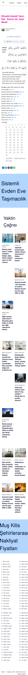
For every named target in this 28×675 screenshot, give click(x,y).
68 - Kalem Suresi (5, 639)
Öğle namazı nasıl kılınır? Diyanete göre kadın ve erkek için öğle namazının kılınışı (7, 323)
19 (6, 132)
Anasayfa (11, 3)
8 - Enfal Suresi (5, 580)
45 (10, 145)
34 (6, 140)
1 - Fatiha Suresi (5, 561)
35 (10, 140)
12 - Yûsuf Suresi (5, 590)
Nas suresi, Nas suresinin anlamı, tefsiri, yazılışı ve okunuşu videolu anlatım (7, 468)
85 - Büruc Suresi (23, 634)
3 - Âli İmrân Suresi (6, 566)
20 (10, 132)
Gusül (25, 3)
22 (18, 132)
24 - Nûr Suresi (23, 572)
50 (10, 147)
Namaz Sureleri (19, 280)
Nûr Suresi (9, 161)
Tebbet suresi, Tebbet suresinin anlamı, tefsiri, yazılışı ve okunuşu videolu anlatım (20, 504)
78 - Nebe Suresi (23, 615)
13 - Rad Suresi (5, 593)
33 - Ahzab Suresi (23, 595)
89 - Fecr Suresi (23, 644)
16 (14, 130)
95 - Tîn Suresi (23, 660)
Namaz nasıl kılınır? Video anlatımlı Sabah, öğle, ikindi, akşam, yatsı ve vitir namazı (7, 255)
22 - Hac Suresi (23, 566)
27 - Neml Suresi (23, 580)
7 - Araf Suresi (4, 577)
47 (18, 145)
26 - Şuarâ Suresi (23, 577)
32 (18, 137)
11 (16, 127)
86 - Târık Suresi (23, 636)
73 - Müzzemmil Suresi (6, 652)
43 (21, 142)
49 (6, 147)
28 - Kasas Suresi (23, 582)
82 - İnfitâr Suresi (23, 626)
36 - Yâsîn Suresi (23, 603)
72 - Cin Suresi (4, 649)
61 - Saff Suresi (5, 620)
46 (14, 145)
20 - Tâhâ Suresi (23, 561)
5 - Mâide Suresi (5, 572)
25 (10, 135)
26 (14, 135)
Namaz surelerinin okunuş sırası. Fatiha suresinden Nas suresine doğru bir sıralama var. (7, 362)
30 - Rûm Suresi (23, 587)
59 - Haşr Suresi (5, 615)
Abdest (19, 3)
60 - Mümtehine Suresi (6, 618)
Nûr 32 (12, 89)
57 (18, 150)
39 (6, 142)
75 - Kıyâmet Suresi (6, 657)
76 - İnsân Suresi (5, 660)
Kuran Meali (4, 122)
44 (6, 145)
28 (21, 135)
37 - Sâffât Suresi (23, 606)
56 (14, 150)
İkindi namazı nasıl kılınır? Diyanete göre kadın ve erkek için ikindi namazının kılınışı (7, 430)
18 (21, 130)
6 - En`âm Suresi (5, 574)
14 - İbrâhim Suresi (6, 595)
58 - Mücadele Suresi (6, 613)
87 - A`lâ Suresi (23, 639)
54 (6, 150)
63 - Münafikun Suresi (6, 626)
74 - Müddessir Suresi (6, 655)
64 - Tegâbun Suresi (6, 628)
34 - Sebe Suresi (23, 598)
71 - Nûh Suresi (5, 647)
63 (21, 152)
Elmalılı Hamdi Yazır (10, 28)
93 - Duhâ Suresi (23, 655)
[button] (11, 3)
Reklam (3, 672)
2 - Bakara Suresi (5, 564)
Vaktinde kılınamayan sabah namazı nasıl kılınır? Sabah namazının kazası (20, 254)
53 (21, 147)
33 (21, 137)
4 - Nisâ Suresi (5, 569)
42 (18, 142)
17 (18, 130)
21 (14, 132)
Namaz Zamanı (22, 672)
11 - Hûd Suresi (5, 587)
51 (14, 147)
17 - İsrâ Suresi (5, 603)
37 (18, 140)
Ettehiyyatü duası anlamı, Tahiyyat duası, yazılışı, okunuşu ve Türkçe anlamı (20, 360)
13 (24, 127)
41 (14, 142)
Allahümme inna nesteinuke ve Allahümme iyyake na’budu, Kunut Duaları (20, 468)
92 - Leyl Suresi (23, 652)
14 (6, 130)
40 (10, 142)
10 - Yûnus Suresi (5, 585)
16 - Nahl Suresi (5, 601)
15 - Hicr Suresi (5, 598)
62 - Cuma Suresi (5, 623)
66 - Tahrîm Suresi (5, 634)
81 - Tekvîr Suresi (23, 623)
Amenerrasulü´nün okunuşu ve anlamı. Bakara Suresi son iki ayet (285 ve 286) (20, 287)
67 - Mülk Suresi (5, 636)
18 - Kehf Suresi (5, 606)
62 (18, 152)
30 (10, 137)
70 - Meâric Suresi (5, 644)
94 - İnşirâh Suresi (23, 657)
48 (21, 145)
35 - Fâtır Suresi (23, 601)
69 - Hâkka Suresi (5, 641)
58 (21, 150)
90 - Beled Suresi (23, 647)
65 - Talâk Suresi (5, 631)
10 (12, 127)
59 (6, 152)
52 (18, 147)
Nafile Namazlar (20, 385)
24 (6, 135)
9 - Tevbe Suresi (5, 582)
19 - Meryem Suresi (6, 608)
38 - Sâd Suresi (23, 608)
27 (18, 135)
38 (21, 140)
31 (14, 137)
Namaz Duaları (19, 460)
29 (6, 137)
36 (14, 140)
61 (14, 152)
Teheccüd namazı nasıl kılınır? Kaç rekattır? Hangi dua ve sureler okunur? (20, 394)
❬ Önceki (10, 37)
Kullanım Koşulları (21, 674)
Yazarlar (17, 245)
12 (20, 127)
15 (10, 130)
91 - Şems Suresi (23, 649)
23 (21, 132)
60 (10, 152)
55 (10, 150)
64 (6, 155)
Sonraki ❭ (17, 37)
